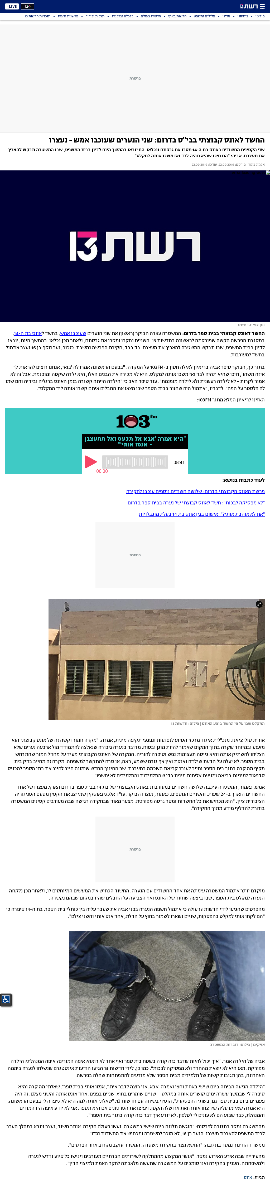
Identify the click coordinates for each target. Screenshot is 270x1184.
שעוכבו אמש (73, 334)
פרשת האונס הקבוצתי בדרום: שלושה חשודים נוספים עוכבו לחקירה (195, 492)
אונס (248, 1177)
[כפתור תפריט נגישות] (6, 999)
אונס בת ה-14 (28, 334)
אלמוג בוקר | (255, 165)
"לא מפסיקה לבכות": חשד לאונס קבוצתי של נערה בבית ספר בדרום (196, 503)
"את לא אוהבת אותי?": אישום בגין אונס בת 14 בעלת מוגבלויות (202, 514)
